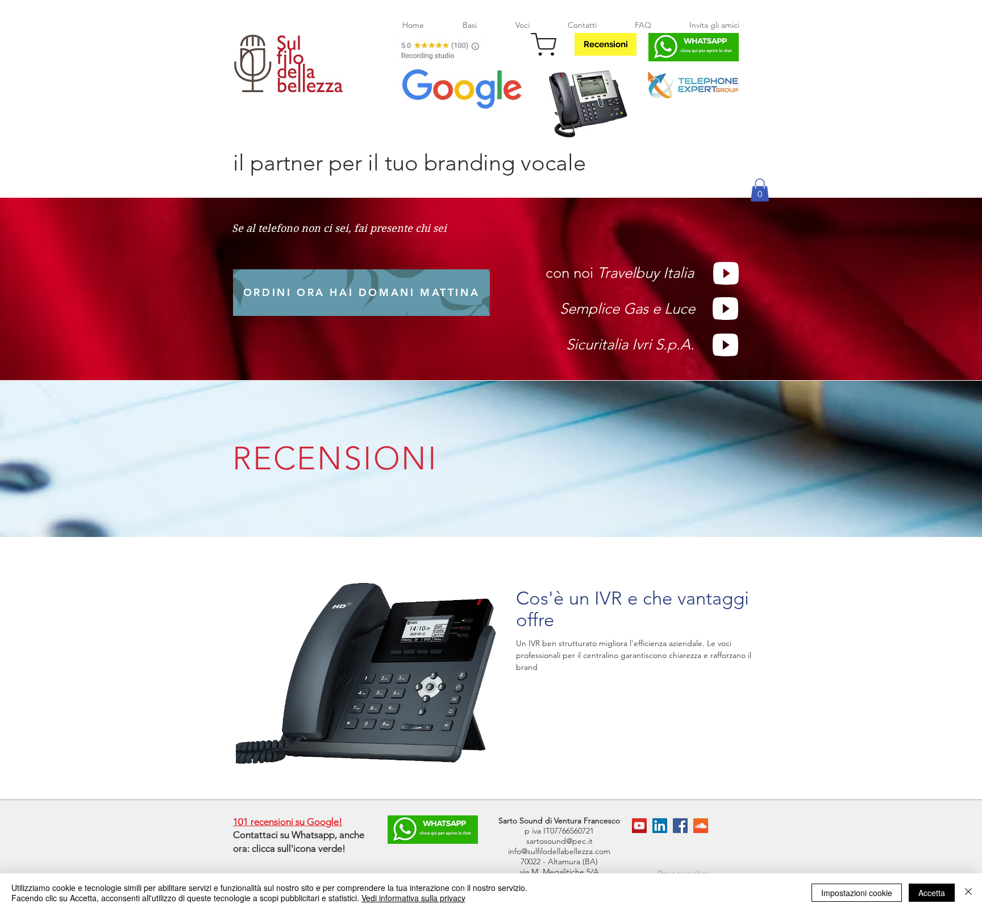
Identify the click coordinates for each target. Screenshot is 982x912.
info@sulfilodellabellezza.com (559, 851)
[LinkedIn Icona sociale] (659, 825)
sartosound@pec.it (559, 841)
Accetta (931, 892)
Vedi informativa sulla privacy (413, 897)
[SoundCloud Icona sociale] (700, 825)
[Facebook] (680, 825)
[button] (759, 190)
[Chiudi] (968, 892)
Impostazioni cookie (856, 892)
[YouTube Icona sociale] (639, 825)
